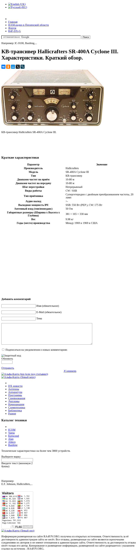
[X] (18, 67)
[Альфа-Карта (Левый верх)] (18, 377)
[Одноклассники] (8, 67)
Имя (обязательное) (47, 305)
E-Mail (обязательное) (48, 312)
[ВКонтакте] (3, 67)
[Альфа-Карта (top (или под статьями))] (24, 374)
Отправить (7, 368)
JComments (70, 371)
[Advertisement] (63, 144)
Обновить (7, 358)
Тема (39, 318)
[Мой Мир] (13, 67)
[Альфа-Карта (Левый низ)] (17, 530)
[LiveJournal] (22, 67)
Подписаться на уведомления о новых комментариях (36, 349)
